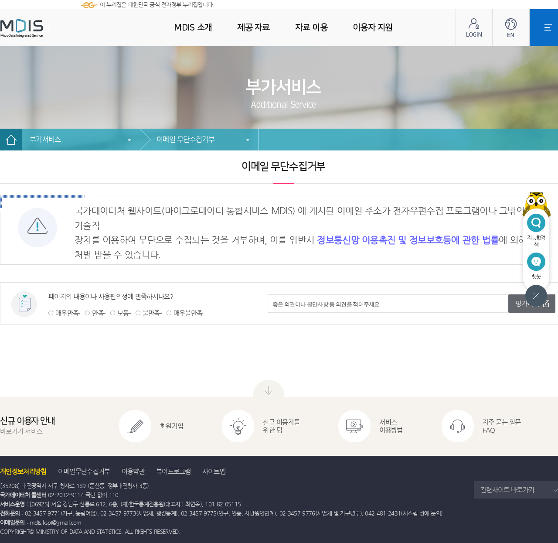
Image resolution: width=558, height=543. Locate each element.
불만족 (151, 313)
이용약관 (133, 471)
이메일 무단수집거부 (185, 139)
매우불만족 (188, 313)
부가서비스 (45, 139)
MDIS (43, 28)
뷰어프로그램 (173, 471)
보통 (123, 313)
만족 (98, 313)
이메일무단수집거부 (84, 471)
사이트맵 (213, 471)
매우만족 (66, 313)
